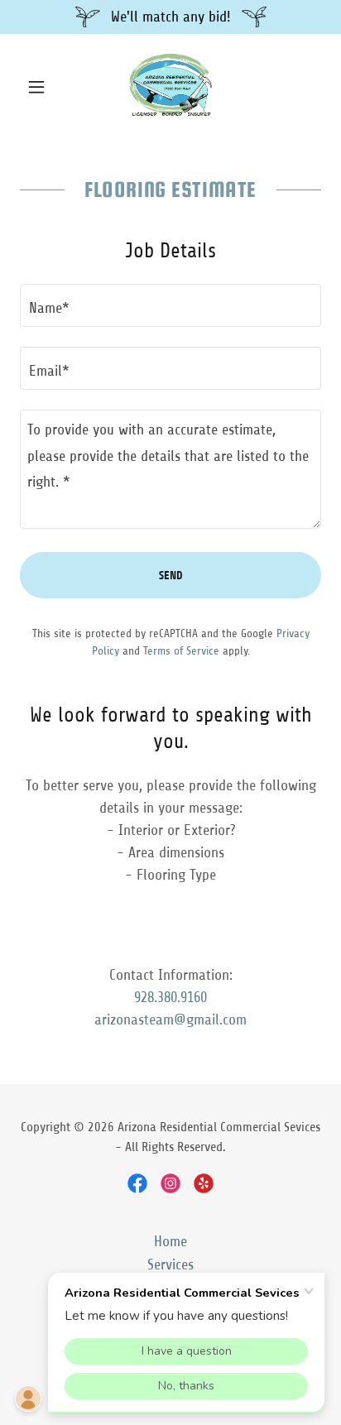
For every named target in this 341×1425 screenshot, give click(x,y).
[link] (170, 87)
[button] (42, 86)
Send (171, 576)
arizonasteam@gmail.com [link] (170, 1019)
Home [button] (170, 1241)
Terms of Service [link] (181, 651)
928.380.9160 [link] (170, 997)
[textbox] (170, 305)
